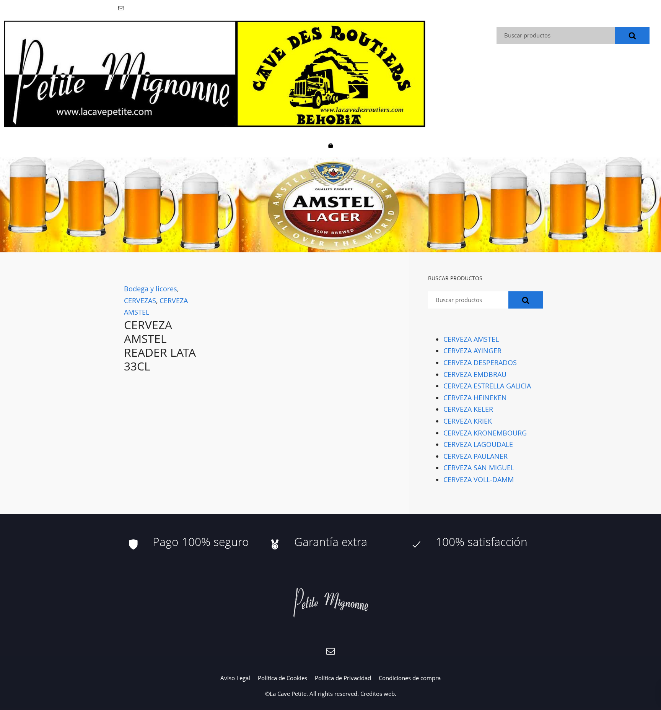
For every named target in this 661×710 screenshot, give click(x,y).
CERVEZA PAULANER (475, 456)
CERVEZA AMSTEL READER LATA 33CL (160, 345)
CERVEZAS (140, 300)
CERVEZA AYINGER (472, 350)
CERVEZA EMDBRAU (474, 374)
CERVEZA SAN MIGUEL (478, 467)
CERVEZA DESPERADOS (480, 362)
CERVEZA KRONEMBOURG (485, 432)
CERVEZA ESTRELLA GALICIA (487, 385)
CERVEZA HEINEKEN (475, 397)
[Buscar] (632, 35)
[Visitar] (121, 7)
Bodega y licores (150, 288)
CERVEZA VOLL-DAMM (478, 479)
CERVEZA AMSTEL (471, 339)
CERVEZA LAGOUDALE (478, 444)
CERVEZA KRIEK (467, 421)
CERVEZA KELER (468, 409)
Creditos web (377, 693)
